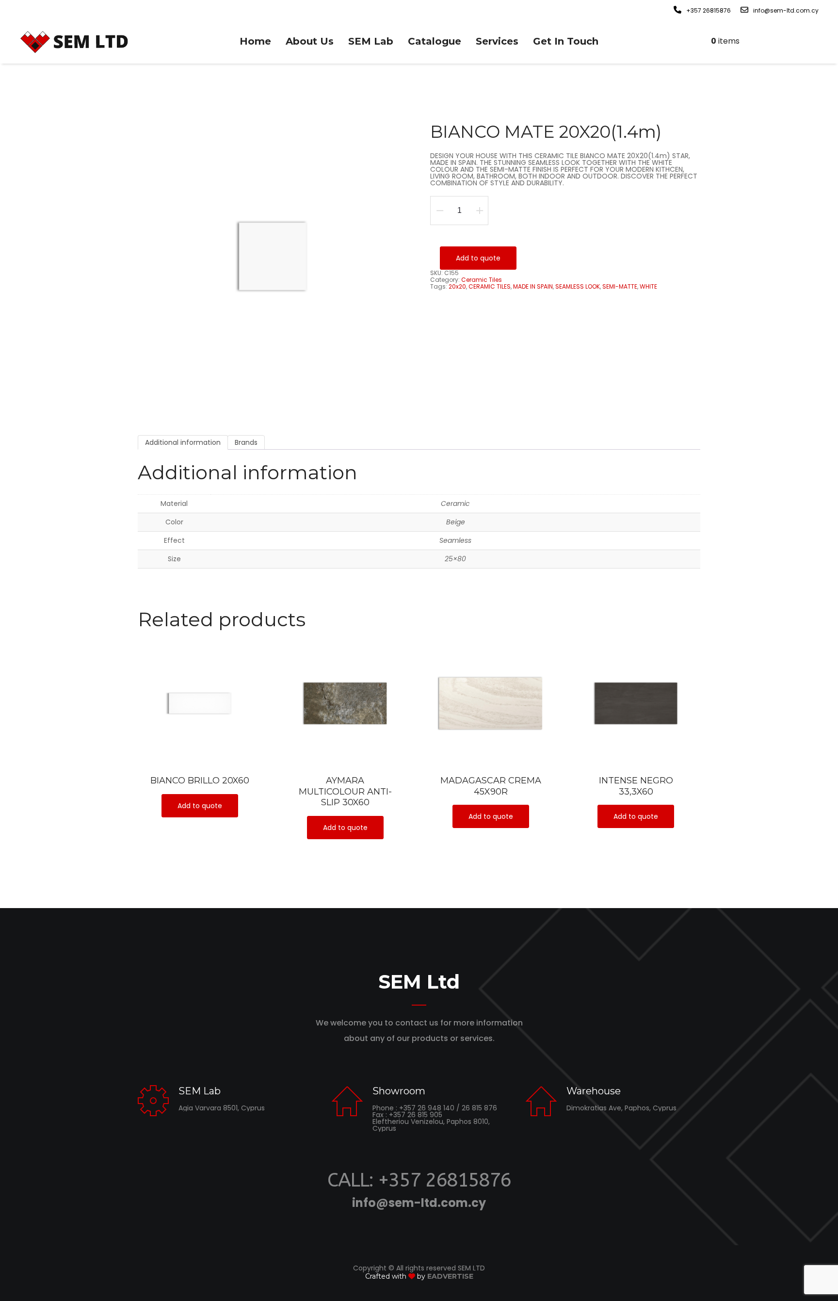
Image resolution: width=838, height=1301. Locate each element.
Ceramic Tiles (481, 280)
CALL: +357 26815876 (419, 1180)
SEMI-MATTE (619, 286)
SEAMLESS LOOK (577, 286)
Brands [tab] (246, 442)
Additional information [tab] (183, 442)
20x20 (457, 286)
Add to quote (478, 258)
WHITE (648, 286)
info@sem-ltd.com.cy (419, 1203)
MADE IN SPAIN (533, 286)
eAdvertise (450, 1276)
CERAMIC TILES (489, 286)
